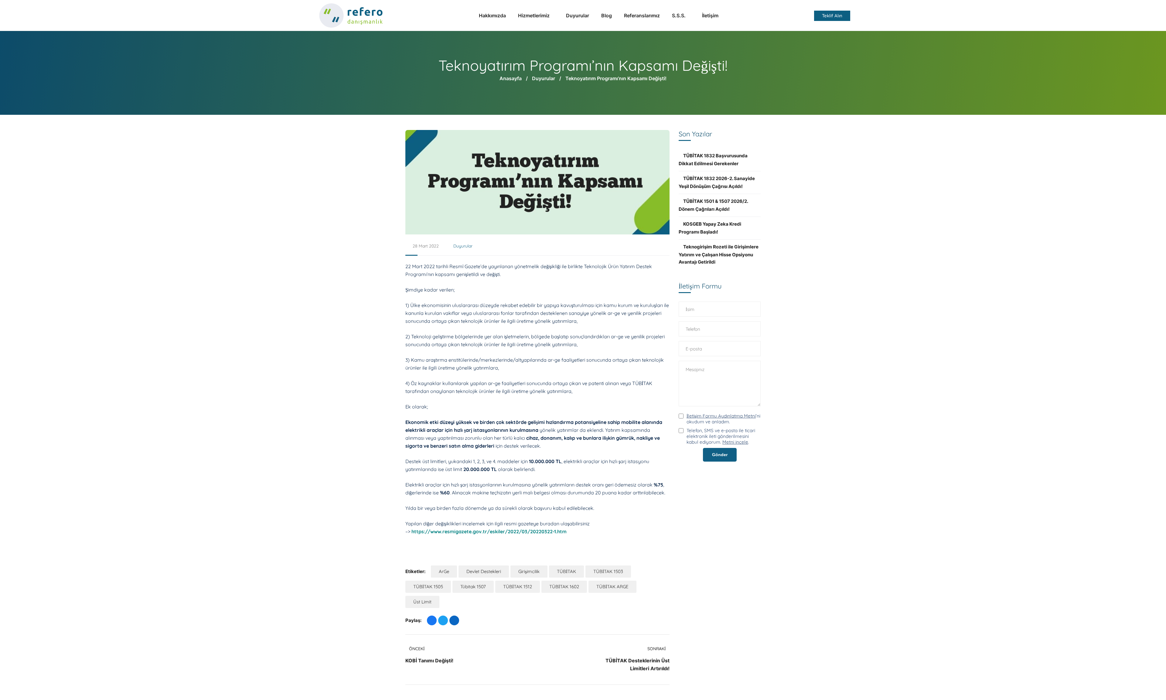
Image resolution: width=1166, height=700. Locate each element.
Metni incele (735, 442)
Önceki (417, 648)
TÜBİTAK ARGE (612, 586)
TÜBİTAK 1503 (608, 571)
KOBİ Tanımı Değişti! (429, 660)
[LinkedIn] (454, 620)
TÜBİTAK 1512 (517, 586)
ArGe (444, 571)
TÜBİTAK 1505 (428, 586)
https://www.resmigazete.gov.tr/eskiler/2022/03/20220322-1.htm (489, 531)
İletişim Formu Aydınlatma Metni (721, 416)
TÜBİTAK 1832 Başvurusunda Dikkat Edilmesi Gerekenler (713, 159)
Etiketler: (415, 571)
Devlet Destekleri (483, 571)
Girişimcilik (529, 571)
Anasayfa (510, 78)
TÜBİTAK (566, 571)
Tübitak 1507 (473, 586)
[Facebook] (432, 620)
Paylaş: (413, 620)
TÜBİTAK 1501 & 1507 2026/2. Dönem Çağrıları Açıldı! (713, 205)
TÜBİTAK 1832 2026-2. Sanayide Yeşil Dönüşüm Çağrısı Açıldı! (717, 182)
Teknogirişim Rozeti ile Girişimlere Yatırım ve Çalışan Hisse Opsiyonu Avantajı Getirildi (719, 254)
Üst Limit (422, 602)
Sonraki (656, 648)
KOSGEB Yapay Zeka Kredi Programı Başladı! (710, 228)
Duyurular (543, 78)
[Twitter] (443, 620)
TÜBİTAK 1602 (564, 586)
